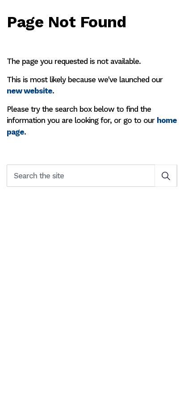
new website (29, 90)
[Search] (166, 175)
